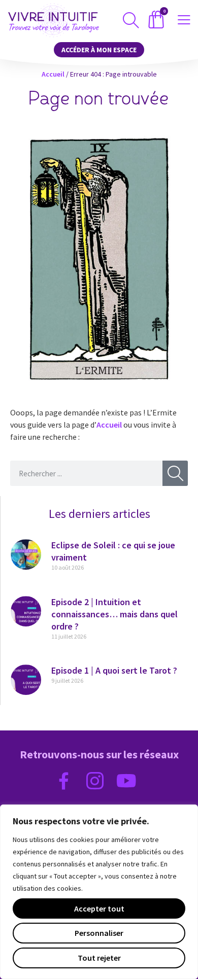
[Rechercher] (175, 473)
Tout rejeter (99, 958)
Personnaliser (99, 933)
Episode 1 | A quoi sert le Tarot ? (114, 670)
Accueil (53, 74)
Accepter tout (99, 908)
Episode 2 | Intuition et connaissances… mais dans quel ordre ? (114, 614)
